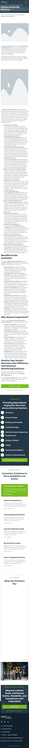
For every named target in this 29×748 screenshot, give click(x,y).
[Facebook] (2, 722)
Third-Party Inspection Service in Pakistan (14, 14)
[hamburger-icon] (26, 2)
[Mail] (12, 722)
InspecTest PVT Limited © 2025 (14, 745)
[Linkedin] (5, 722)
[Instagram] (8, 722)
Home (2, 14)
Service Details (7, 494)
